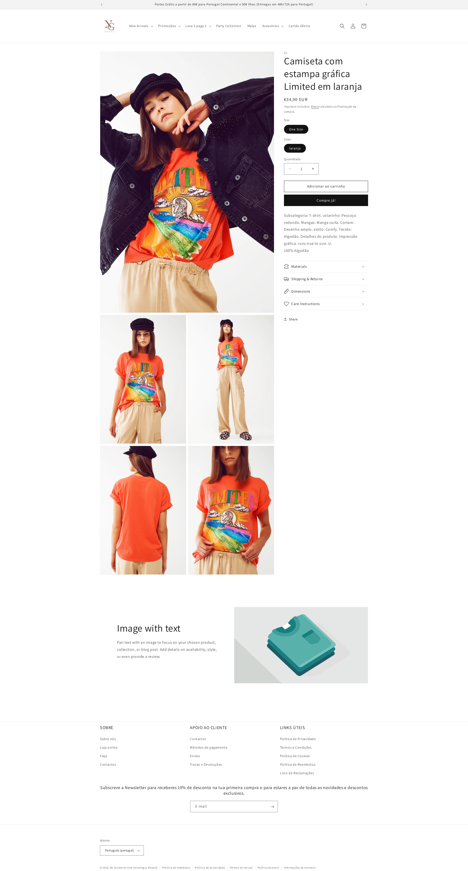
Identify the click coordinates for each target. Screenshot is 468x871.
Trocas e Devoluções (206, 764)
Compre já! (326, 200)
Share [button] (293, 319)
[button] (140, 26)
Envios (195, 756)
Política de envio (268, 867)
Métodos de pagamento (208, 747)
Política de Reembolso (298, 764)
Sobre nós (108, 738)
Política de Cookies (295, 756)
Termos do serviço (241, 867)
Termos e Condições (296, 747)
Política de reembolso (176, 867)
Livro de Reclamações (297, 773)
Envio (315, 106)
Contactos (108, 764)
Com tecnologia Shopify (142, 867)
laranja (295, 148)
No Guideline (118, 867)
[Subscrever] (272, 806)
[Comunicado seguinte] (366, 4)
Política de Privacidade (298, 738)
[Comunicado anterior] (101, 4)
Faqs (103, 756)
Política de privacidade (210, 867)
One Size (296, 129)
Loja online (109, 747)
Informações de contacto (300, 867)
